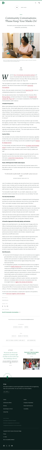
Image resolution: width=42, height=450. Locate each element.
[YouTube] (12, 446)
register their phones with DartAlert (24, 282)
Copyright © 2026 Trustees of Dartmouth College (12, 431)
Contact (4, 399)
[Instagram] (9, 446)
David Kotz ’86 (29, 90)
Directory (5, 405)
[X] (6, 446)
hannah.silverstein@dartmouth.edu (27, 319)
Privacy (4, 433)
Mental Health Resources (28, 405)
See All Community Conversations (10, 312)
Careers (25, 399)
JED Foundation (31, 340)
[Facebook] (4, 446)
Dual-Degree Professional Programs (9, 420)
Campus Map (5, 411)
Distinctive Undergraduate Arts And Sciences (11, 422)
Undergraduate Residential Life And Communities (12, 425)
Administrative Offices (7, 402)
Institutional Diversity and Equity (15, 340)
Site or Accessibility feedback (8, 439)
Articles (21, 14)
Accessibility (26, 408)
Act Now (6, 391)
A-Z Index (5, 436)
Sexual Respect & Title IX (8, 408)
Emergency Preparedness (28, 402)
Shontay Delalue (6, 97)
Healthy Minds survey (16, 266)
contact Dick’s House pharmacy (15, 158)
